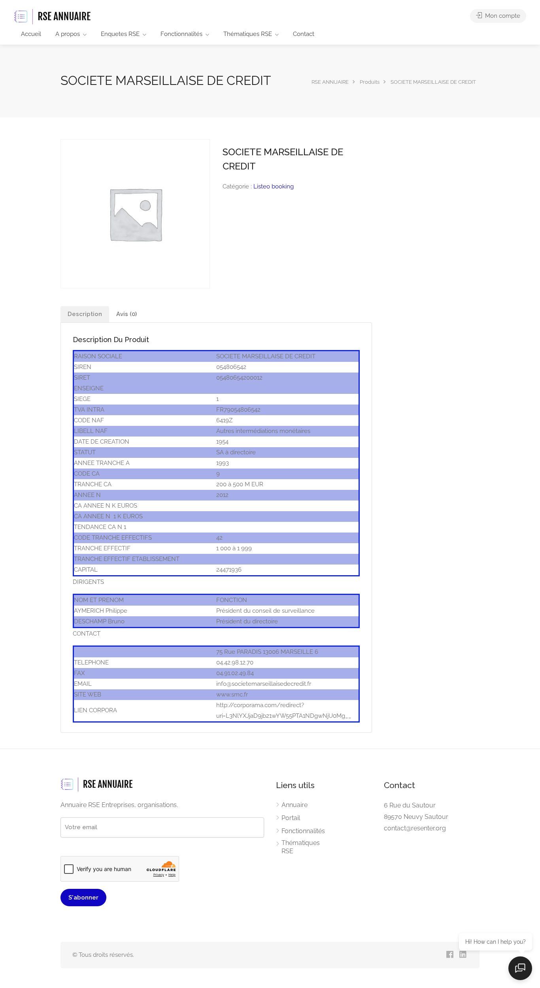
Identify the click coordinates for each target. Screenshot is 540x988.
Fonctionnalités (181, 34)
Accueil (31, 34)
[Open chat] (520, 968)
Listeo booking (273, 186)
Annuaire (294, 805)
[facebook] (450, 955)
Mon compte (501, 15)
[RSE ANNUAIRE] (53, 16)
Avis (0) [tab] (126, 314)
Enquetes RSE (120, 34)
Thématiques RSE (247, 34)
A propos (67, 34)
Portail (290, 818)
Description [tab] (85, 314)
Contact (303, 34)
